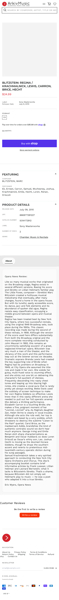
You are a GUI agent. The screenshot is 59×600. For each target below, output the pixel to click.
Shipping (21, 554)
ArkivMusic (13, 576)
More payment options (29, 150)
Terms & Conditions (38, 552)
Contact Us (12, 556)
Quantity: (7, 131)
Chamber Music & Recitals (34, 237)
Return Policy (8, 554)
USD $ (5, 594)
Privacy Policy (20, 552)
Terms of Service (36, 554)
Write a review (29, 515)
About (8, 261)
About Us (6, 552)
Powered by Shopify (7, 579)
